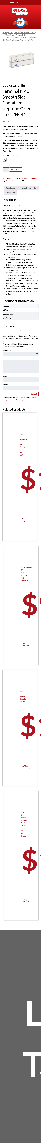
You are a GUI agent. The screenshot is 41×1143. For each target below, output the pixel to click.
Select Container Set (11, 156)
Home (5, 33)
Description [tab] (10, 188)
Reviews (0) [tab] (10, 192)
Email (5, 385)
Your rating (7, 350)
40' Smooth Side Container (29, 178)
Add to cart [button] (23, 520)
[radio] (4, 159)
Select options (26, 644)
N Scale (10, 33)
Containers (10, 35)
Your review (7, 359)
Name (5, 376)
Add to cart (15, 169)
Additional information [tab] (27, 188)
